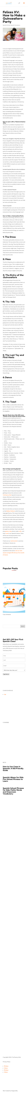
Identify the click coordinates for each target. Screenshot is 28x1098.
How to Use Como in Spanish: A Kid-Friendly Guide (13, 768)
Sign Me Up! (6, 674)
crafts (20, 531)
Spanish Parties (6, 25)
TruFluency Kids (7, 495)
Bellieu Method (10, 511)
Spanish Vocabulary (15, 25)
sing (10, 531)
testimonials (14, 541)
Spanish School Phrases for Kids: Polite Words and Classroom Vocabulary (13, 791)
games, (7, 531)
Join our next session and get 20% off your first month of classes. (13, 552)
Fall (5, 694)
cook (7, 533)
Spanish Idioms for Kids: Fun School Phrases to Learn (13, 779)
